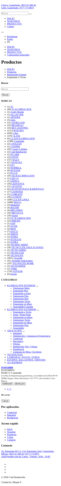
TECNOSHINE (18, 266)
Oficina (16, 344)
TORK (13, 268)
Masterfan (15, 205)
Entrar (10, 39)
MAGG (17, 202)
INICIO (11, 18)
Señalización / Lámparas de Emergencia (31, 336)
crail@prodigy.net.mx (11, 456)
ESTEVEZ (17, 162)
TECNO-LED (17, 252)
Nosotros (11, 432)
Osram (15, 215)
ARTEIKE (15, 117)
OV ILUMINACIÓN (20, 218)
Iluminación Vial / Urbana (25, 346)
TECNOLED (16, 255)
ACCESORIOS (14, 362)
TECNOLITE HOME (23, 263)
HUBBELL (16, 167)
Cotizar (10, 26)
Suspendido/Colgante (23, 307)
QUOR (13, 226)
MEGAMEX (16, 210)
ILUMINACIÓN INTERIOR (21, 285)
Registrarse (12, 36)
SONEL (14, 237)
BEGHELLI (17, 125)
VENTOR (18, 271)
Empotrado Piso (20, 291)
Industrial (17, 333)
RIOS (13, 229)
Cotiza (10, 437)
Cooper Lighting (19, 149)
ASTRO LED (18, 122)
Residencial (18, 349)
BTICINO (19, 130)
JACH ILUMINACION (23, 175)
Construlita (19, 141)
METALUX (17, 213)
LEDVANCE (18, 183)
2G (11, 106)
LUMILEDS (16, 194)
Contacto (11, 440)
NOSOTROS (13, 21)
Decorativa (18, 341)
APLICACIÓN (14, 330)
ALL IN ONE (17, 114)
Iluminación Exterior (16, 74)
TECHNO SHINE (19, 245)
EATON (14, 157)
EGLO (16, 160)
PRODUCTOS (14, 24)
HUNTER (15, 170)
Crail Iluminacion (18, 152)
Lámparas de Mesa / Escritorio (27, 352)
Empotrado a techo (22, 293)
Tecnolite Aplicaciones (22, 260)
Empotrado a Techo (22, 312)
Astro (12, 120)
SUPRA (14, 242)
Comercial (18, 338)
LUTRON (16, 197)
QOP (12, 223)
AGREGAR (7, 384)
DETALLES (20, 384)
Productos (11, 72)
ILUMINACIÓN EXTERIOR (21, 309)
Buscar (5, 95)
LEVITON (16, 186)
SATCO (14, 231)
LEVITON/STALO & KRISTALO (27, 189)
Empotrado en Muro (22, 304)
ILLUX (14, 173)
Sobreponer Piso (20, 296)
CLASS (16, 136)
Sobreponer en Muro (22, 317)
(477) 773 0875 (32, 454)
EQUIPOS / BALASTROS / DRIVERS (26, 360)
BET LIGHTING (20, 128)
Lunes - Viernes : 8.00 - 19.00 (36, 456)
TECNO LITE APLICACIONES (27, 247)
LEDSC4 (14, 181)
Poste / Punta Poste (22, 314)
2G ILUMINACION (21, 109)
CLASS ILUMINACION (22, 138)
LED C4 (14, 178)
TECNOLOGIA (15, 354)
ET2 (12, 165)
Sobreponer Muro (21, 288)
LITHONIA (17, 191)
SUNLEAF (15, 239)
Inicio (9, 429)
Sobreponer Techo (21, 301)
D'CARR (14, 154)
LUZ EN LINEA (21, 199)
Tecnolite (18, 258)
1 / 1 (9, 389)
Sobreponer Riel (20, 299)
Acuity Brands (17, 112)
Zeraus (13, 274)
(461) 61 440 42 (16, 454)
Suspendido (18, 328)
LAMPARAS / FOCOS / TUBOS (23, 357)
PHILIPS (16, 221)
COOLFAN (16, 144)
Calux (15, 133)
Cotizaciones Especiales (18, 55)
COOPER (15, 146)
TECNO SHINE (18, 250)
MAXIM (14, 207)
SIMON (14, 234)
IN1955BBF (7, 367)
